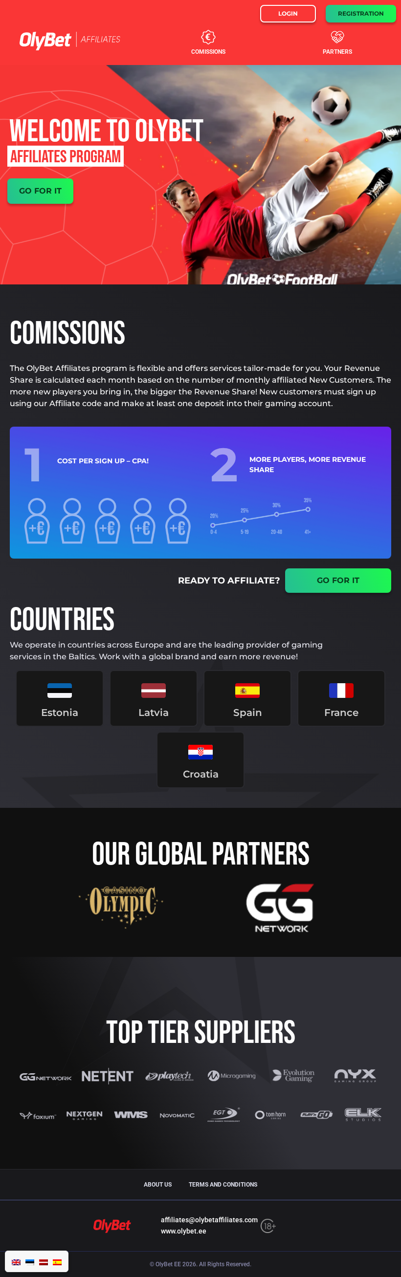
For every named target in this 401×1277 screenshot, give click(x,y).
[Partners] (337, 37)
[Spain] (247, 690)
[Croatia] (200, 752)
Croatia (201, 774)
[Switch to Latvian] (43, 1261)
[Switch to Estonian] (30, 1261)
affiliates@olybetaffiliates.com (209, 1220)
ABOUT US (158, 1184)
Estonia (59, 712)
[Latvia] (153, 690)
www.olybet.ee (183, 1231)
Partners (337, 51)
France (341, 712)
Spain (247, 712)
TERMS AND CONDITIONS (223, 1184)
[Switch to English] (16, 1261)
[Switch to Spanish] (57, 1261)
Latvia (153, 712)
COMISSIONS (208, 51)
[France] (341, 690)
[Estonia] (59, 690)
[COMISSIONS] (208, 37)
